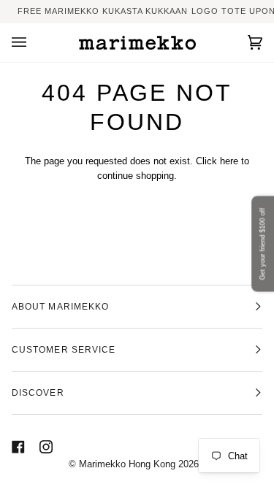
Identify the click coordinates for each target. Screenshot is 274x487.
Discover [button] (38, 393)
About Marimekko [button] (60, 307)
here (229, 161)
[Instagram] (46, 446)
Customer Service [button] (63, 350)
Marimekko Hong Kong (125, 464)
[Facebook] (18, 446)
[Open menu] (34, 43)
